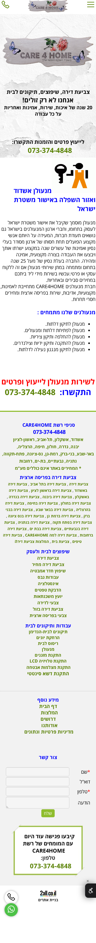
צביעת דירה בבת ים (45, 528)
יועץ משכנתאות (48, 596)
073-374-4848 (30, 392)
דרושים (48, 719)
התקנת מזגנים (48, 655)
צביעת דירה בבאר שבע (54, 509)
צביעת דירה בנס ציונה (25, 515)
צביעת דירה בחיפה (42, 503)
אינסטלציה (48, 583)
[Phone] (5, 4)
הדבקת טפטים (48, 590)
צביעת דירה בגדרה (23, 496)
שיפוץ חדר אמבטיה (48, 571)
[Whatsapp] (11, 909)
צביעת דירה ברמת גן (63, 515)
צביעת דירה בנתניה (33, 522)
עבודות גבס (48, 577)
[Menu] (90, 4)
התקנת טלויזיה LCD (48, 661)
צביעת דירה (78, 484)
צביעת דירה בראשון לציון (50, 490)
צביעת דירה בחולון (75, 503)
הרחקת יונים (48, 637)
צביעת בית (60, 541)
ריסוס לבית (48, 643)
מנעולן (48, 649)
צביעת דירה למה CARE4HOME (50, 535)
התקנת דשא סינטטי (48, 673)
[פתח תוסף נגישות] (90, 890)
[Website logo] (48, 6)
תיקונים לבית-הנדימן (48, 632)
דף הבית (48, 706)
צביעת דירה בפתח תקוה (71, 522)
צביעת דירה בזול (48, 609)
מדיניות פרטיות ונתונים (48, 731)
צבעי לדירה (48, 603)
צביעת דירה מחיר (48, 564)
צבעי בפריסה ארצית (48, 615)
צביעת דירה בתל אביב (47, 484)
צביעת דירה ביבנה (56, 496)
